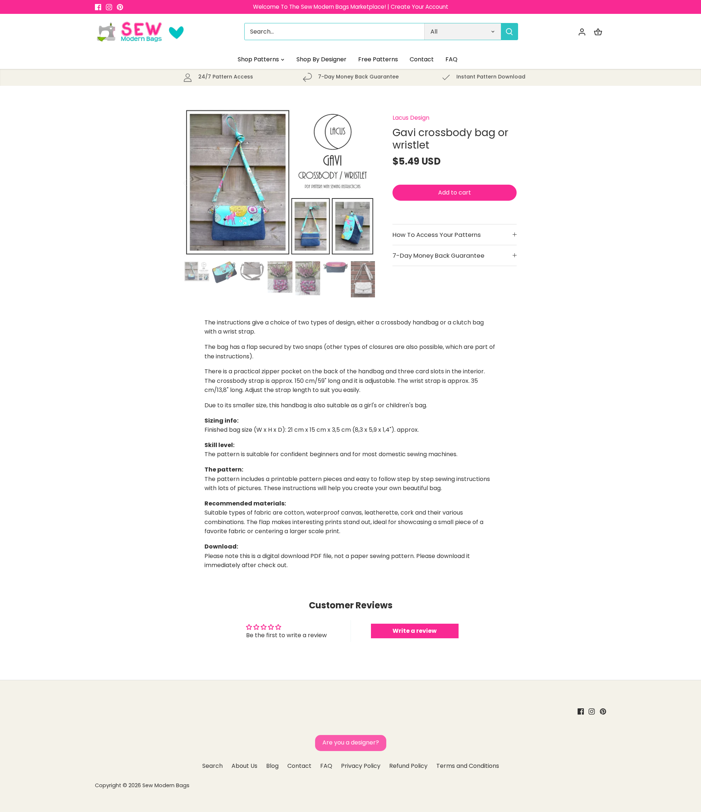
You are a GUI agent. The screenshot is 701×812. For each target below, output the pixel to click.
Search (212, 766)
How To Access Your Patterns (436, 234)
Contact (299, 766)
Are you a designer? (350, 742)
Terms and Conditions (467, 766)
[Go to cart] (598, 32)
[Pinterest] (120, 7)
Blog (272, 766)
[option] (279, 182)
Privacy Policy (360, 766)
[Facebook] (98, 7)
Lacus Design (410, 117)
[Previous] (195, 182)
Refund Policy (408, 766)
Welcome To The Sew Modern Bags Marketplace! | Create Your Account (350, 7)
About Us (244, 766)
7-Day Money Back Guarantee (438, 255)
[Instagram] (109, 7)
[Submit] (509, 31)
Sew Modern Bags (165, 785)
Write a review (414, 631)
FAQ (326, 766)
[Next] (364, 182)
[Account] (582, 32)
